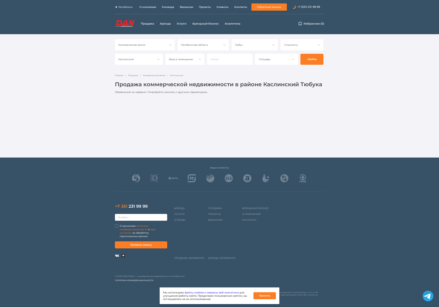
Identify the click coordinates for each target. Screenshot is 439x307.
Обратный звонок (269, 7)
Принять (264, 295)
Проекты (205, 7)
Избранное (314, 23)
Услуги (181, 23)
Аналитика (232, 23)
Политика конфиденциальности (134, 280)
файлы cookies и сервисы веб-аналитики (212, 292)
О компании (147, 7)
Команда (168, 7)
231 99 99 (131, 206)
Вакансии (186, 7)
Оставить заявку (141, 244)
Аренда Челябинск (221, 258)
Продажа (147, 23)
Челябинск (125, 7)
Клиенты (222, 7)
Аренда (165, 23)
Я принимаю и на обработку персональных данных (138, 231)
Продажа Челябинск (189, 258)
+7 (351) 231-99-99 (308, 6)
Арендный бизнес (205, 23)
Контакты (240, 7)
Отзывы (180, 219)
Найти (312, 59)
